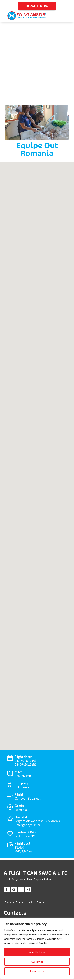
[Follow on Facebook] (7, 889)
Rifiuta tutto (37, 971)
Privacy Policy (13, 902)
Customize (37, 961)
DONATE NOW (37, 6)
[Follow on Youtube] (14, 889)
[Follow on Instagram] (28, 889)
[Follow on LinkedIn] (21, 889)
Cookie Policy (34, 902)
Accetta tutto (37, 951)
